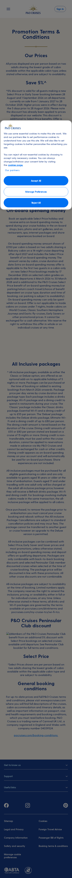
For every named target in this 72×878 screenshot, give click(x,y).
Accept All (36, 180)
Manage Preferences (36, 191)
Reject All (36, 202)
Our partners (12, 170)
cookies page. (15, 165)
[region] (36, 165)
